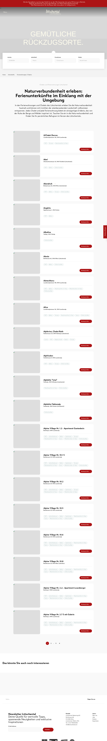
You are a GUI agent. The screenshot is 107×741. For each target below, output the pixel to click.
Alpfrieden (48, 355)
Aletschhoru (48, 280)
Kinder (80, 57)
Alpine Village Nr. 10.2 (53, 481)
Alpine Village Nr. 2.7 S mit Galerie (58, 614)
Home (4, 74)
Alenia (46, 256)
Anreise (9, 57)
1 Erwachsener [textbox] (60, 60)
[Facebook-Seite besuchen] (100, 699)
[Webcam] (99, 12)
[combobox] (41, 61)
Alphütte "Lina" (50, 380)
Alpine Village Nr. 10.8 (53, 561)
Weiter (92, 643)
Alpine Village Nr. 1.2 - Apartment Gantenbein (63, 428)
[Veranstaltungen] (91, 12)
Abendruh (47, 183)
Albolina (47, 232)
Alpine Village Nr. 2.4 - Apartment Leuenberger (64, 588)
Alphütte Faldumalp (52, 404)
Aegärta (47, 208)
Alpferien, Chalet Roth (53, 331)
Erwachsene (58, 57)
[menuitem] (95, 715)
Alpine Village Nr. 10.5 (53, 508)
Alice (45, 307)
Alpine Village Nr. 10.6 (53, 534)
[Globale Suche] (103, 12)
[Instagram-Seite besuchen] (103, 699)
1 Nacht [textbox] (34, 60)
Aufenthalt (34, 57)
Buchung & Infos (85, 149)
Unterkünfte (11, 74)
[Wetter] (95, 12)
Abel (45, 159)
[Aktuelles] (87, 12)
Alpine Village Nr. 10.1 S (54, 455)
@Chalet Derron (50, 135)
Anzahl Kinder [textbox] (83, 60)
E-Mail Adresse (12, 726)
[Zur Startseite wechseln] (53, 12)
